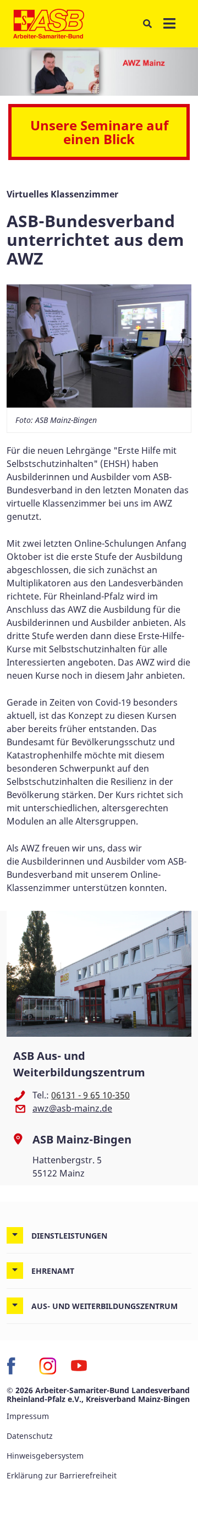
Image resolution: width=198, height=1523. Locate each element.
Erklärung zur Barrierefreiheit (62, 1475)
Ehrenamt (52, 1271)
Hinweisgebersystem (45, 1455)
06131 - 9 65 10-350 (90, 1095)
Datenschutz (30, 1436)
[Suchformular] (147, 23)
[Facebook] (15, 1365)
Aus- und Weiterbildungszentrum (104, 1306)
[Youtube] (79, 1365)
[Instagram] (47, 1365)
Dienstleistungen (69, 1235)
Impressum (28, 1416)
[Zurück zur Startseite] (48, 24)
